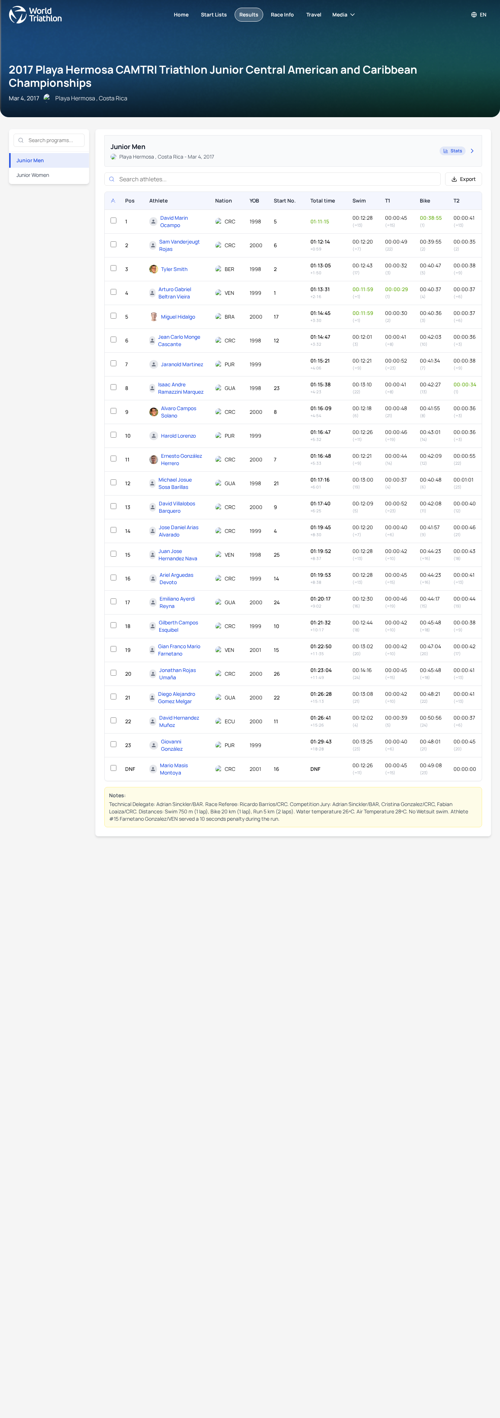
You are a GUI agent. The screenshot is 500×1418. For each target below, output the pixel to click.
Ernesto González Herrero (181, 459)
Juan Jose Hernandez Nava (177, 554)
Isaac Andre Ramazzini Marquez (181, 388)
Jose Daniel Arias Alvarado (178, 531)
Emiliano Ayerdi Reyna (177, 602)
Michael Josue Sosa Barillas (175, 483)
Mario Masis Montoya (174, 769)
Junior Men (30, 160)
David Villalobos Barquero (177, 507)
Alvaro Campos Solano (178, 412)
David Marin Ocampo (174, 221)
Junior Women (32, 174)
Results (248, 14)
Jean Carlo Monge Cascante (179, 340)
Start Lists (214, 14)
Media (339, 14)
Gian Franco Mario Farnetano (179, 650)
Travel (313, 14)
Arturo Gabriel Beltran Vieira (174, 293)
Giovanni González (172, 745)
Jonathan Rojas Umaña (177, 674)
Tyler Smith (174, 269)
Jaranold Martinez (182, 364)
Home (181, 14)
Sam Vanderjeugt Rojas (179, 245)
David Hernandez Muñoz (179, 721)
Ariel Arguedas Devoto (176, 578)
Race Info (282, 14)
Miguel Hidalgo (178, 316)
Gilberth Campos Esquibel (178, 626)
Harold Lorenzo (178, 435)
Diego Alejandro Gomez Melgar (176, 697)
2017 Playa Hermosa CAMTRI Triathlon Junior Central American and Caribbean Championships (213, 76)
